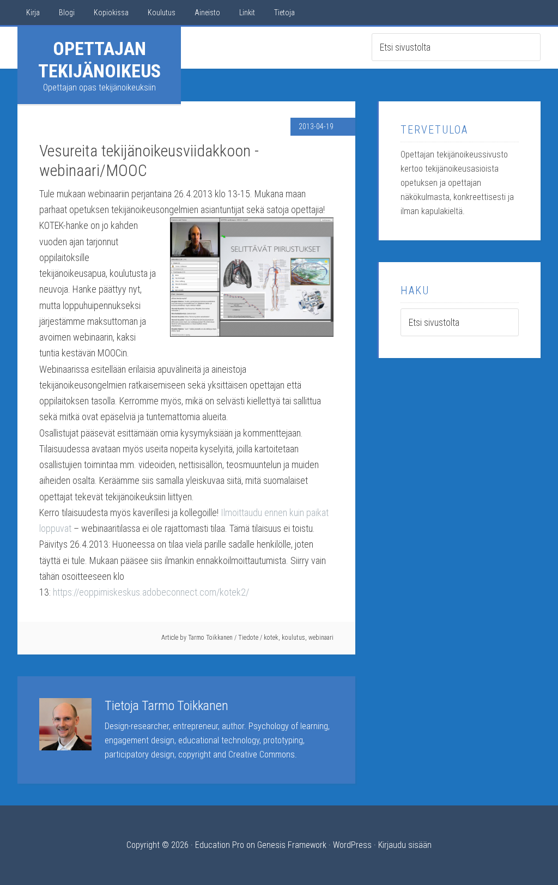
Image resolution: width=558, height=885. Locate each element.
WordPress (352, 845)
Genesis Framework (291, 845)
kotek (271, 637)
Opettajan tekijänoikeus (99, 60)
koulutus (293, 637)
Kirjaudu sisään (405, 845)
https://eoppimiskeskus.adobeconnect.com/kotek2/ (151, 592)
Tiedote (248, 637)
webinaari (320, 637)
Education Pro (219, 845)
